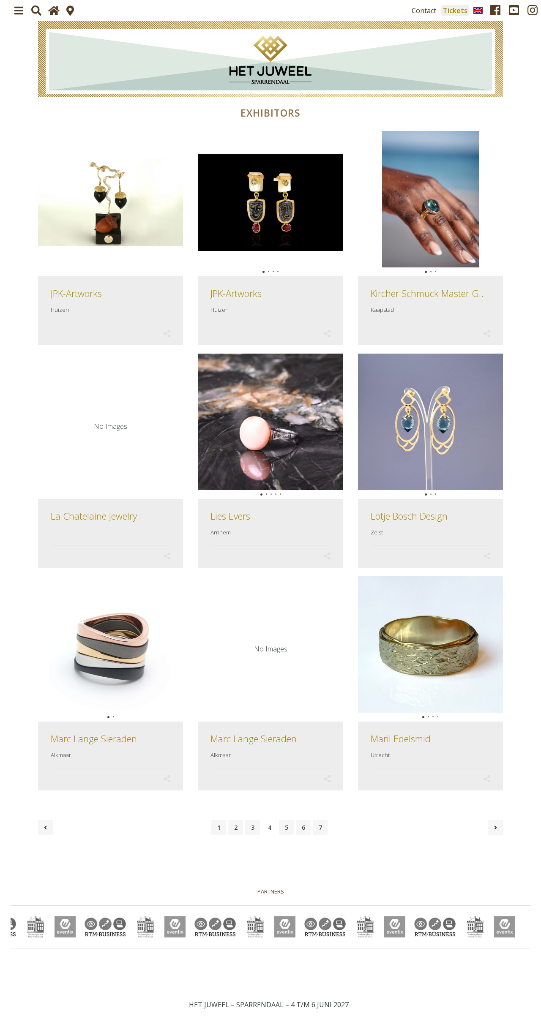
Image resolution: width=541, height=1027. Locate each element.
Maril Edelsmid (401, 738)
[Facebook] (495, 10)
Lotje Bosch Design (409, 515)
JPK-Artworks (76, 293)
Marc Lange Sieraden (94, 738)
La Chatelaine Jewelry (94, 515)
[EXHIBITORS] (270, 59)
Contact (424, 10)
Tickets (455, 10)
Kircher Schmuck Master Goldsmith (442, 293)
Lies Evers (230, 515)
